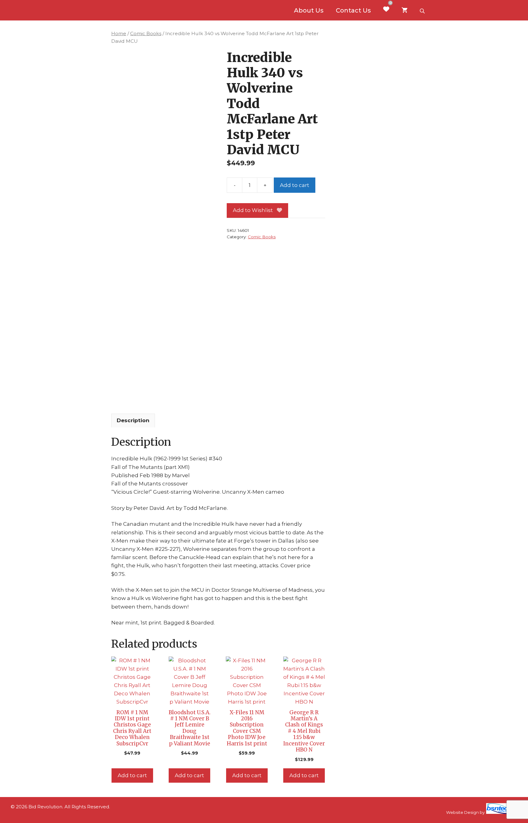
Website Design (462, 812)
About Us (309, 10)
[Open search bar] (423, 10)
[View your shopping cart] (404, 10)
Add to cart (294, 185)
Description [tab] (133, 420)
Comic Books (145, 33)
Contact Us (353, 10)
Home (118, 33)
